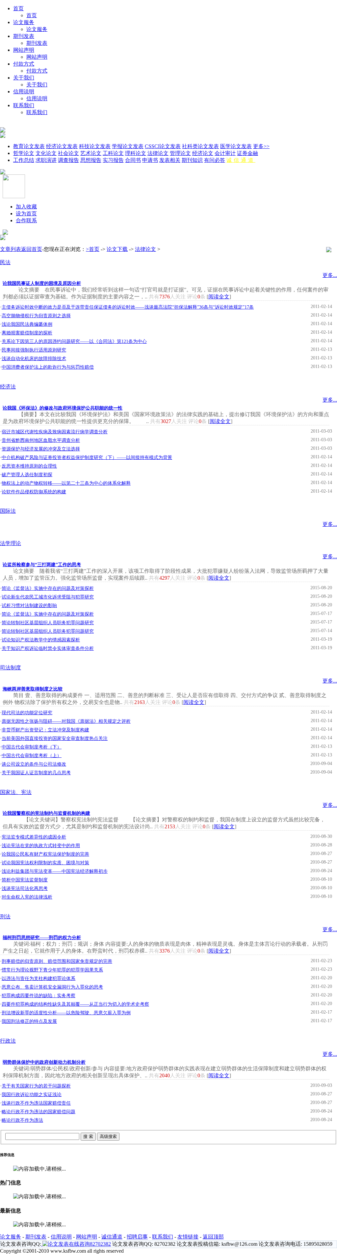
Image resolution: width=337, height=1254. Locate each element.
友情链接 (187, 1236)
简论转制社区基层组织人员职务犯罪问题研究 (48, 622)
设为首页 (26, 213)
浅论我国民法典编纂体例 (27, 324)
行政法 (8, 1041)
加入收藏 (26, 206)
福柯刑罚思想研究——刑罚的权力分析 (42, 937)
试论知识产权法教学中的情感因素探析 (41, 639)
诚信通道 (240, 160)
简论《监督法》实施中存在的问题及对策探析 (48, 588)
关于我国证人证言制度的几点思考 (36, 772)
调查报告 (68, 160)
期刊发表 (23, 36)
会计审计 (225, 153)
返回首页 (31, 249)
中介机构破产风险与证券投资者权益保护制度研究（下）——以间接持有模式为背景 (87, 457)
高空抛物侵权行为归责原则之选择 (36, 315)
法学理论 (10, 543)
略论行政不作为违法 (22, 1120)
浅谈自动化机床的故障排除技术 (34, 358)
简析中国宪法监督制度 (25, 879)
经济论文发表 (62, 146)
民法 (5, 262)
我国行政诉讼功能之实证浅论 (32, 1094)
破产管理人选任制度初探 (27, 474)
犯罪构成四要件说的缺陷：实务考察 (38, 995)
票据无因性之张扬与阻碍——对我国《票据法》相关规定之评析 (66, 721)
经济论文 (202, 153)
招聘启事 (137, 1236)
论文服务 (23, 22)
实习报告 (113, 160)
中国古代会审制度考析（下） (32, 747)
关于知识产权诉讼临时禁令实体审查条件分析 (48, 648)
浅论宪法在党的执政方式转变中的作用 (41, 845)
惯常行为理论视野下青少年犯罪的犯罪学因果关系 (52, 969)
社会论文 (68, 153)
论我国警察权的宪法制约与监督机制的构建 (46, 813)
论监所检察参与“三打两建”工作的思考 (42, 564)
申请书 (150, 160)
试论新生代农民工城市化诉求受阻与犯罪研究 (48, 597)
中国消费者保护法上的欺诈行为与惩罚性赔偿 (48, 367)
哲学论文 (23, 153)
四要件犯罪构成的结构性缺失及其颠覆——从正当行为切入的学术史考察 (75, 1004)
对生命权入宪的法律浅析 (27, 897)
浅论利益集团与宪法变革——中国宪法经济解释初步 (55, 871)
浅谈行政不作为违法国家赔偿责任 (36, 1103)
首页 (18, 8)
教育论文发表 (29, 146)
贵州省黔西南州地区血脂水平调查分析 (41, 440)
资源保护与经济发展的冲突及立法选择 (41, 448)
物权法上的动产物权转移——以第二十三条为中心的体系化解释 (66, 483)
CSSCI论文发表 (163, 146)
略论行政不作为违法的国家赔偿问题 (38, 1111)
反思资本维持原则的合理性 (29, 466)
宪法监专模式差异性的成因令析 (34, 837)
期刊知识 (192, 160)
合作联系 (26, 220)
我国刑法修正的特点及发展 (29, 1021)
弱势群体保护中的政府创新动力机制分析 (44, 1062)
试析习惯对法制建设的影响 (29, 605)
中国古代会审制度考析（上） (32, 755)
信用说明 (23, 91)
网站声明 (23, 50)
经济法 (8, 386)
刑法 (5, 916)
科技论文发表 (95, 146)
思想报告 (90, 160)
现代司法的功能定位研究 (27, 712)
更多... (330, 275)
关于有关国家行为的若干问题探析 (36, 1086)
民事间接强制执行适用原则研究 (34, 350)
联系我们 (23, 105)
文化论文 (46, 153)
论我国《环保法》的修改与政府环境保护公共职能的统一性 (62, 408)
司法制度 (10, 667)
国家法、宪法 (16, 792)
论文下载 (117, 249)
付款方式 (23, 64)
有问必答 (214, 160)
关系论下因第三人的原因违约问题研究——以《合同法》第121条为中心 (74, 341)
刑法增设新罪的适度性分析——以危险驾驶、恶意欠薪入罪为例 (66, 1012)
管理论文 (180, 153)
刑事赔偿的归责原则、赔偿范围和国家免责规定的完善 (57, 961)
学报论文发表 (127, 146)
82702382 (100, 1244)
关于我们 (23, 77)
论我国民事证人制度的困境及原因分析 (42, 283)
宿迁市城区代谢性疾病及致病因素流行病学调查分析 (55, 431)
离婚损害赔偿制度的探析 (27, 332)
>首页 (92, 249)
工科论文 (113, 153)
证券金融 (247, 153)
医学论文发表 (236, 146)
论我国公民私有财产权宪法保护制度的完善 (45, 854)
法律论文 (157, 153)
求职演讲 (46, 160)
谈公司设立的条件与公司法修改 (34, 764)
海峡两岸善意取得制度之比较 (33, 689)
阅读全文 (218, 296)
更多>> (261, 146)
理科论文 (135, 153)
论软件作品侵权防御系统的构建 (34, 491)
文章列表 (10, 249)
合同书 (133, 160)
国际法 (8, 511)
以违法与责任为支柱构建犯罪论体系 (38, 978)
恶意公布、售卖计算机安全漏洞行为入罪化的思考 (52, 987)
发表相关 (169, 160)
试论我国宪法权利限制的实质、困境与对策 (45, 862)
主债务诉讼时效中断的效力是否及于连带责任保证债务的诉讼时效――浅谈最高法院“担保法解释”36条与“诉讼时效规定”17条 (128, 307)
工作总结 (23, 160)
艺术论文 (90, 153)
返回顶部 (213, 1236)
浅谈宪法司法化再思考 (25, 888)
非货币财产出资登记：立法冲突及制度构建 (45, 729)
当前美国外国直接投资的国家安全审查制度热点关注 (55, 738)
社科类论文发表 (200, 146)
